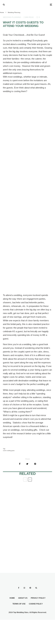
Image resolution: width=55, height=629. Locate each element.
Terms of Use (19, 604)
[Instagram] (24, 588)
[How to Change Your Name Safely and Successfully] (40, 547)
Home (12, 598)
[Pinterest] (30, 588)
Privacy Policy (38, 598)
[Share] (19, 464)
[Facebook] (18, 588)
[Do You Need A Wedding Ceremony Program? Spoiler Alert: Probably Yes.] (15, 498)
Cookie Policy (36, 604)
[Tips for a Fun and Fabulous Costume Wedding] (15, 522)
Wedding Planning (12, 17)
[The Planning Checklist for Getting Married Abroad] (40, 498)
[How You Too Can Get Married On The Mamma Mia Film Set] (40, 522)
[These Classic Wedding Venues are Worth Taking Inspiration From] (15, 547)
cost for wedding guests (9, 450)
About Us (22, 598)
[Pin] (35, 464)
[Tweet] (27, 464)
